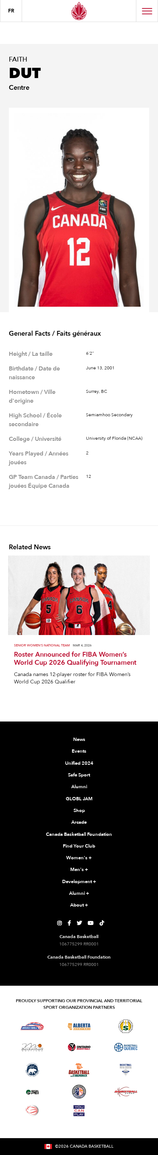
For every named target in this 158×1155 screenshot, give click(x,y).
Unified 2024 (79, 763)
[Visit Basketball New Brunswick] (79, 1070)
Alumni (79, 786)
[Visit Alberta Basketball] (79, 1026)
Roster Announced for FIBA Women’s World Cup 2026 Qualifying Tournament (75, 659)
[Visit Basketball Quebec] (125, 1047)
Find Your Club (79, 846)
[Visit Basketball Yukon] (125, 1092)
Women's (79, 858)
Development (79, 881)
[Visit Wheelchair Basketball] (32, 1110)
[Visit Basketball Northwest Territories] (32, 1070)
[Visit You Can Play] (79, 1110)
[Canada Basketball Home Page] (79, 11)
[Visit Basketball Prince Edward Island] (32, 1091)
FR (11, 10)
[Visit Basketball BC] (32, 1026)
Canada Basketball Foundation (79, 834)
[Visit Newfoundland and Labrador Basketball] (79, 1091)
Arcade (79, 822)
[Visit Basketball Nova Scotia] (125, 1070)
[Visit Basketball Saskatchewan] (125, 1026)
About (79, 905)
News (79, 739)
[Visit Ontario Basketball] (79, 1047)
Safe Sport (79, 775)
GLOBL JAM (79, 799)
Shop (79, 810)
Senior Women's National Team (42, 645)
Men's (79, 869)
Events (79, 751)
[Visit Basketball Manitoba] (32, 1047)
